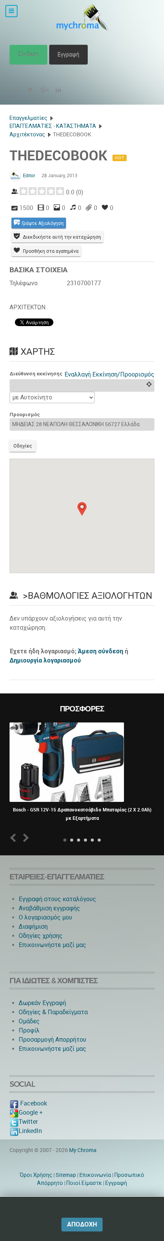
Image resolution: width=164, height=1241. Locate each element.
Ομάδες (29, 1021)
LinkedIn (30, 1130)
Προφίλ (29, 1030)
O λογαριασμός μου (45, 917)
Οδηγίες (22, 446)
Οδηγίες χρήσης (41, 935)
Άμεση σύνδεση (100, 651)
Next (24, 837)
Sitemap (66, 1175)
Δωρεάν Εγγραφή (42, 1003)
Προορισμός (25, 414)
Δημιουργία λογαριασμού (45, 660)
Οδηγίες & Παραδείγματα (53, 1012)
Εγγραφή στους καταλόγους (57, 899)
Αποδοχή (82, 1224)
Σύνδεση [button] (28, 54)
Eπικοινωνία (95, 1175)
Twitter (28, 1121)
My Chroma (82, 1150)
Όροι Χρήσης (36, 1175)
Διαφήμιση (33, 926)
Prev (14, 837)
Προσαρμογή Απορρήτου (52, 1039)
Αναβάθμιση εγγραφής (49, 908)
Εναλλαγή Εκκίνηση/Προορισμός (109, 374)
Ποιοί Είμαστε (84, 1183)
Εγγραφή (68, 54)
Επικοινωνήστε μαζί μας (52, 945)
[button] (82, 509)
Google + (31, 1112)
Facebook (33, 1103)
